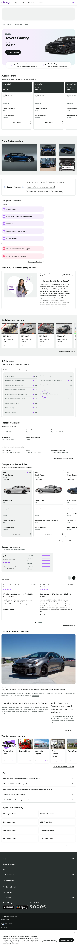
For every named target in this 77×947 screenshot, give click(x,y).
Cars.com (30, 938)
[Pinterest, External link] (44, 906)
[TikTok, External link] (31, 906)
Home (3, 24)
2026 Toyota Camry (9, 814)
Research (31, 3)
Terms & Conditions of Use (9, 916)
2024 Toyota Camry (9, 830)
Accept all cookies (66, 940)
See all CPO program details (64, 458)
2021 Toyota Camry (46, 822)
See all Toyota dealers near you (63, 767)
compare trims (30, 79)
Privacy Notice (5, 919)
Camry (21, 24)
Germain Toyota (39, 752)
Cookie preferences (49, 940)
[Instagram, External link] (41, 906)
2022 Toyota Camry (47, 814)
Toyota (16, 24)
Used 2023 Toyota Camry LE (8, 340)
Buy (16, 3)
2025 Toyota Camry (9, 822)
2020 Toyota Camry (47, 830)
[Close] (75, 933)
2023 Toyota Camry (9, 838)
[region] (38, 938)
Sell (23, 3)
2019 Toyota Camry (46, 838)
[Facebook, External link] (34, 906)
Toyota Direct (24, 751)
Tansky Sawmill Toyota (55, 753)
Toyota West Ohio (8, 752)
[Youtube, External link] (38, 906)
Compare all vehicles (66, 541)
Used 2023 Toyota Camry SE (26, 340)
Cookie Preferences (7, 928)
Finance (40, 3)
